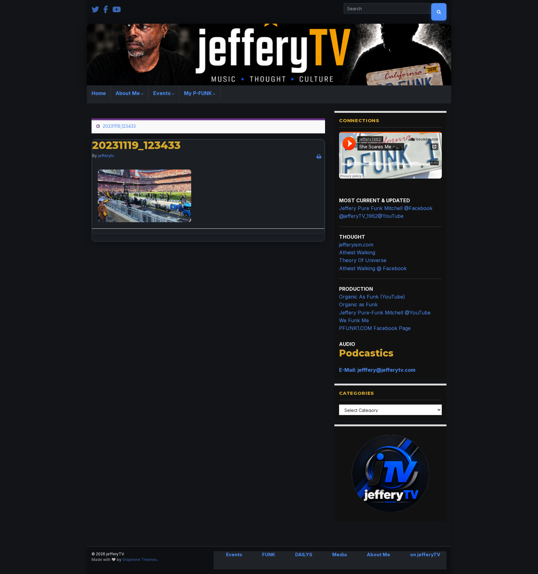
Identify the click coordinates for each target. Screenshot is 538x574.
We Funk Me (354, 320)
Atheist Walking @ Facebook (373, 268)
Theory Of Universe (362, 260)
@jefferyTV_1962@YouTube (371, 216)
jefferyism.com (356, 245)
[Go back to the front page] (269, 54)
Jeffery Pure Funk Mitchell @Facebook (385, 208)
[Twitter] (95, 8)
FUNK (268, 554)
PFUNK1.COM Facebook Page (375, 328)
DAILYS (303, 554)
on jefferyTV (425, 554)
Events (162, 93)
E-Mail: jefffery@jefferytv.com (377, 370)
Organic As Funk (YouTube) (372, 297)
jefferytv (106, 155)
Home (99, 93)
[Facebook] (105, 8)
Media (339, 554)
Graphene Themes (139, 559)
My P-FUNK (198, 93)
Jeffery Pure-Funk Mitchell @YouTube (385, 312)
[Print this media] (319, 156)
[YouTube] (116, 8)
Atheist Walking (357, 252)
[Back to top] (524, 560)
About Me (128, 93)
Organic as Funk (358, 304)
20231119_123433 (119, 126)
